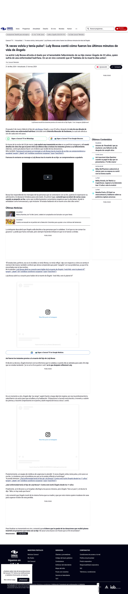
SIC (81, 568)
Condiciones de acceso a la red (90, 554)
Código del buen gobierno (63, 558)
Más (76, 29)
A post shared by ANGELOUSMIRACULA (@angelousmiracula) (48, 467)
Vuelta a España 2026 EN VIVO (56, 34)
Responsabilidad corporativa (89, 565)
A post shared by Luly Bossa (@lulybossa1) (48, 344)
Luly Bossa (39, 129)
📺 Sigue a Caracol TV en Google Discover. (68, 138)
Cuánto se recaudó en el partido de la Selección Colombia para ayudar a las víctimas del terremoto (48, 222)
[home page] (7, 28)
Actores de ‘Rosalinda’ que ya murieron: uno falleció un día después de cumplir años (106, 148)
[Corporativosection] (99, 550)
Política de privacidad (87, 558)
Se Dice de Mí (99, 166)
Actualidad (18, 40)
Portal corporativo (86, 561)
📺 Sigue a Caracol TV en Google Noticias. (49, 352)
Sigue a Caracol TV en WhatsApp (22, 138)
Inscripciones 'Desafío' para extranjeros (18, 34)
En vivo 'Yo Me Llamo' (38, 34)
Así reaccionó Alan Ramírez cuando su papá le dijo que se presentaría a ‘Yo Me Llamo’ (106, 159)
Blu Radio (31, 558)
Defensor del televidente (63, 565)
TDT (56, 579)
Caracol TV (9, 40)
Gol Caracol (31, 561)
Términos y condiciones (87, 572)
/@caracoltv (103, 67)
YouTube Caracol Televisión (76, 34)
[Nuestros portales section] (43, 550)
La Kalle (30, 565)
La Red (97, 178)
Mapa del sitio (60, 568)
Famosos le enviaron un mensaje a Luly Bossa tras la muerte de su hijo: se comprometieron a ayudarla (44, 157)
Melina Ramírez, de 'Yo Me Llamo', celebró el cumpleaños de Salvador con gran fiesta (44, 215)
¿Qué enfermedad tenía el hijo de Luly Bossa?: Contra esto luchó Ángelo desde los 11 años (40, 485)
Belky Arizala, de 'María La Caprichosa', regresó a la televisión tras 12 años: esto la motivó (108, 183)
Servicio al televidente (62, 575)
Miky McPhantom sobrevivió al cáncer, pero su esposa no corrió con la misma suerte (107, 171)
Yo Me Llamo (99, 154)
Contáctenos (59, 561)
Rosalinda (98, 143)
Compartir (118, 67)
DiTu (29, 568)
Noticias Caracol (33, 554)
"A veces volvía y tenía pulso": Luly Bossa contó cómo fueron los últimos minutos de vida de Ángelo (57, 40)
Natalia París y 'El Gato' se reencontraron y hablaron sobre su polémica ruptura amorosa (108, 194)
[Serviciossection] (71, 550)
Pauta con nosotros (61, 572)
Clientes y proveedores (62, 554)
